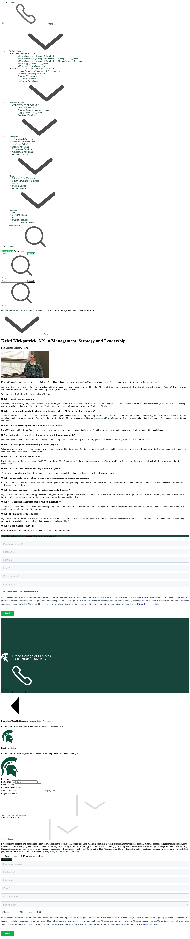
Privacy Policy (19, 692)
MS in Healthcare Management (31, 66)
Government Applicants (22, 152)
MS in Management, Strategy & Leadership (37, 56)
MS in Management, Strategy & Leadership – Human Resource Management (52, 61)
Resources (13, 210)
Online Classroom (20, 188)
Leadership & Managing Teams (31, 73)
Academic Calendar (21, 144)
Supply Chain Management (30, 113)
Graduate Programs (17, 51)
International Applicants (22, 149)
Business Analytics (26, 108)
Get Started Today (20, 154)
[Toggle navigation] (55, 24)
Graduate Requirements (16, 621)
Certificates (11, 630)
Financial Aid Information (23, 142)
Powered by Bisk (14, 644)
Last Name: (6, 782)
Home (4, 310)
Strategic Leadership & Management (34, 110)
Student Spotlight (19, 220)
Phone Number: (8, 787)
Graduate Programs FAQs (18, 626)
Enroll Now (6, 859)
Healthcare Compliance (28, 81)
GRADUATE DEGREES (23, 53)
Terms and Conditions (69, 851)
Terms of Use (6, 692)
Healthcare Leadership (28, 79)
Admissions (13, 137)
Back (45, 334)
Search (31, 254)
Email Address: (7, 785)
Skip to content (7, 2)
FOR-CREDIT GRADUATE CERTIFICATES (33, 68)
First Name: (6, 779)
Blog (14, 212)
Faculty (15, 183)
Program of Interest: (9, 793)
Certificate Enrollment (27, 115)
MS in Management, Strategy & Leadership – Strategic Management (48, 58)
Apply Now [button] (19, 251)
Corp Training (14, 225)
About (11, 176)
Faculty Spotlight (19, 215)
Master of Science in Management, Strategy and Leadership (127, 387)
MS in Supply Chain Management (33, 63)
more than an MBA (100, 418)
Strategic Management (27, 76)
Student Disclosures (34, 692)
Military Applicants (20, 147)
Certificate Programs (17, 103)
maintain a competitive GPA (65, 497)
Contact (15, 217)
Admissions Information (22, 139)
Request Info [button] (7, 251)
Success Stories (19, 186)
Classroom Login (13, 635)
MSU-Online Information (23, 222)
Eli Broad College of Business (25, 181)
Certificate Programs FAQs (18, 637)
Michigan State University (23, 178)
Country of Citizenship (11, 817)
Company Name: (8, 790)
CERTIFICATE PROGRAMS (25, 105)
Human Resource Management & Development (39, 71)
